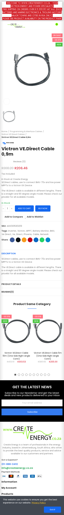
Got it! (52, 509)
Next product (60, 134)
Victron (21, 230)
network (44, 234)
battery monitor (41, 230)
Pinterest (30, 240)
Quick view (24, 329)
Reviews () (19, 162)
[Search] (50, 25)
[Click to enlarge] (7, 101)
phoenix (28, 234)
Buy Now (42, 208)
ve (13, 234)
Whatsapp (42, 240)
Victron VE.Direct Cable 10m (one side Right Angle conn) (16, 355)
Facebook (12, 240)
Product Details (11, 284)
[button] (15, 375)
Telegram (48, 240)
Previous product (53, 134)
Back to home (56, 134)
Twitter (18, 240)
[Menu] (2, 26)
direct (19, 234)
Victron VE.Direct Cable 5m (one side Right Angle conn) (48, 355)
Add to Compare (14, 216)
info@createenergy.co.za (17, 468)
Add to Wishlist (35, 216)
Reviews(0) (7, 291)
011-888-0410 (9, 464)
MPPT (29, 230)
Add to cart (24, 208)
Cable (36, 234)
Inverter (12, 230)
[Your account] (61, 26)
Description (8, 253)
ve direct (6, 234)
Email (24, 240)
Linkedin (36, 240)
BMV (52, 230)
